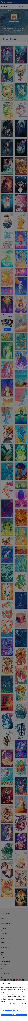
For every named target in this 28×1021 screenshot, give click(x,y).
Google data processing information (9, 1010)
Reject (7, 1018)
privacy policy (18, 1009)
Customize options (20, 1018)
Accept (14, 1014)
